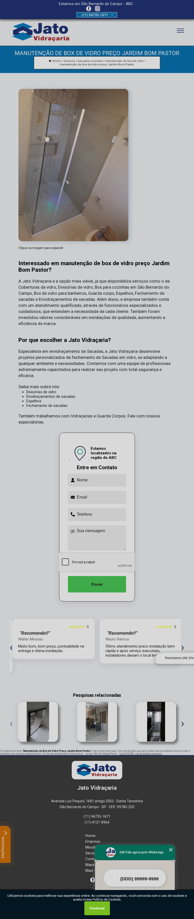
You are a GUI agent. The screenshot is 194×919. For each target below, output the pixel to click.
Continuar (97, 908)
